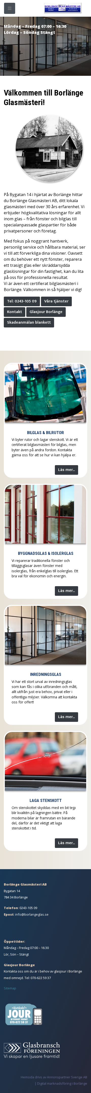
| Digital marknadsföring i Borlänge (61, 1083)
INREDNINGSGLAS (45, 674)
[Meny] (9, 8)
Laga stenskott (46, 800)
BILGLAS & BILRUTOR (45, 432)
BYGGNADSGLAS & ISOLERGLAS (45, 553)
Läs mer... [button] (66, 469)
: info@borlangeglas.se (26, 914)
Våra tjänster (56, 301)
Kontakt (14, 311)
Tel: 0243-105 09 (22, 301)
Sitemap (10, 988)
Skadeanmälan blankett (29, 322)
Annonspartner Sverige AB (67, 1077)
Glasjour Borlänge (46, 311)
